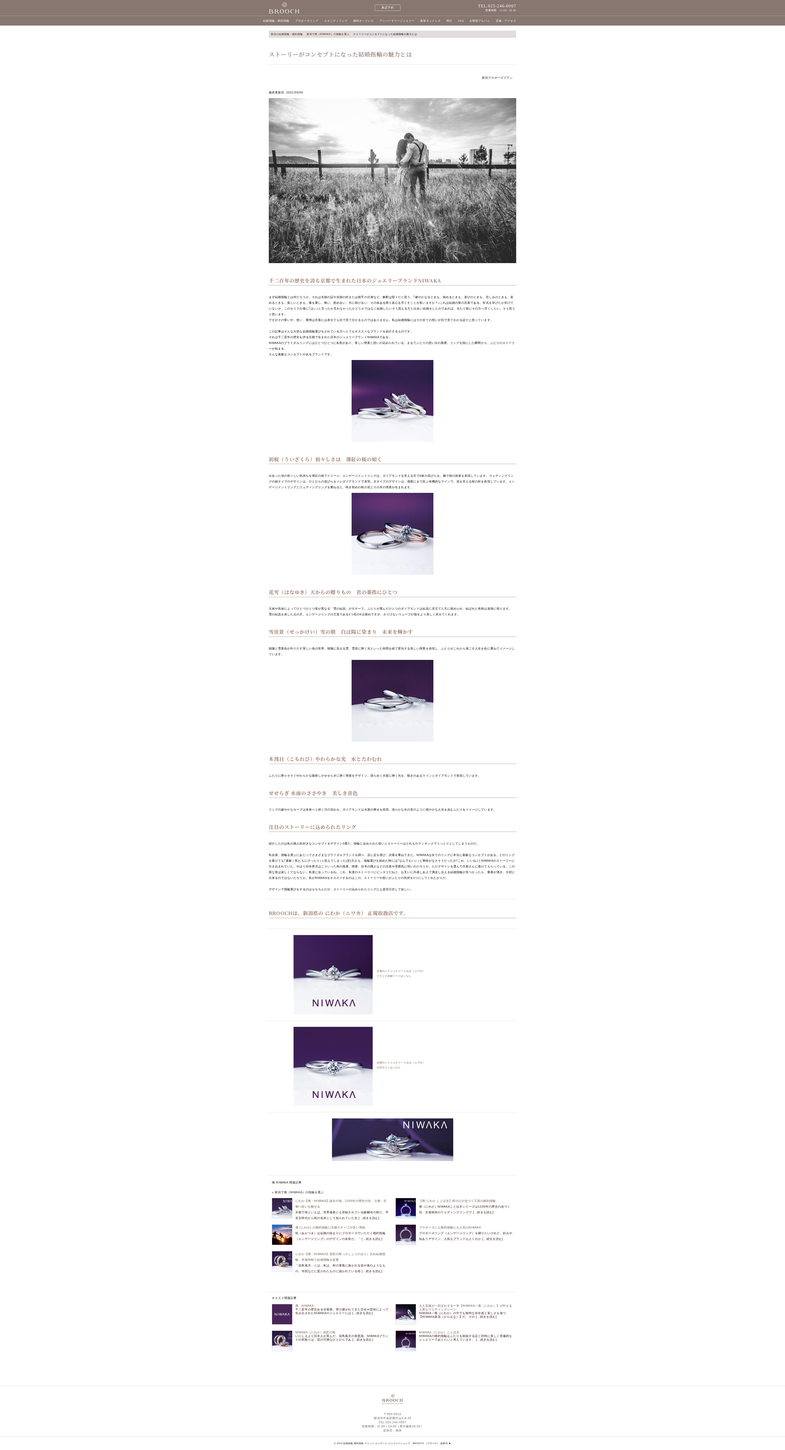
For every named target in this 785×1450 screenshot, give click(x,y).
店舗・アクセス (506, 20)
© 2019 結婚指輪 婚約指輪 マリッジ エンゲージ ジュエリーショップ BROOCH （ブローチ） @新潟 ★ (392, 1443)
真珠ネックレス (430, 20)
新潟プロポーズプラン (498, 77)
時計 (449, 20)
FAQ (461, 20)
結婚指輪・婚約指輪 (276, 20)
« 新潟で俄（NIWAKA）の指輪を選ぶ (298, 1192)
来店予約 (387, 7)
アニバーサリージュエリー (397, 20)
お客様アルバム (480, 20)
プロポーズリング (306, 20)
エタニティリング (336, 20)
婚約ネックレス (363, 20)
